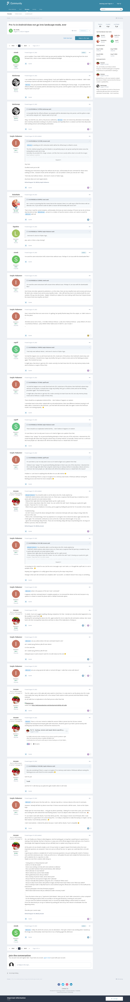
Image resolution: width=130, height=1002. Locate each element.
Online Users (18, 14)
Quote (30, 63)
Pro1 (20, 9)
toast (44, 199)
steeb (17, 30)
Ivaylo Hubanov (16, 136)
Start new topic (67, 38)
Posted (31, 52)
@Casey (28, 85)
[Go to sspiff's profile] (16, 349)
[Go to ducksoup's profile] (16, 82)
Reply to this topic (84, 38)
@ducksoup (41, 212)
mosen (45, 141)
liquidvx (16, 227)
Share (75, 30)
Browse (27, 9)
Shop (40, 9)
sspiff (16, 342)
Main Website (12, 9)
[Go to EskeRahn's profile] (16, 203)
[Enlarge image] (29, 703)
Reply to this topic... (24, 965)
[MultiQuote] (26, 64)
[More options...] (89, 53)
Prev (13, 45)
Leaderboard (28, 14)
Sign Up (119, 3)
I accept (115, 999)
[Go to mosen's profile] (16, 502)
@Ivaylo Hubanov (30, 495)
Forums (9, 14)
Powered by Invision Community (65, 992)
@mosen (28, 214)
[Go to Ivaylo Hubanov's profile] (16, 143)
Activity (34, 9)
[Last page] (29, 46)
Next (25, 45)
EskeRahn (16, 195)
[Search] (121, 9)
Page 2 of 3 (36, 45)
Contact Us (65, 988)
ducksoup (16, 75)
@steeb (28, 721)
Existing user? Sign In (106, 3)
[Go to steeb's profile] (11, 31)
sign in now (47, 958)
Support (27, 31)
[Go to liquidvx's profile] (16, 233)
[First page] (9, 46)
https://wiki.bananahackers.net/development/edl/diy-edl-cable (49, 705)
